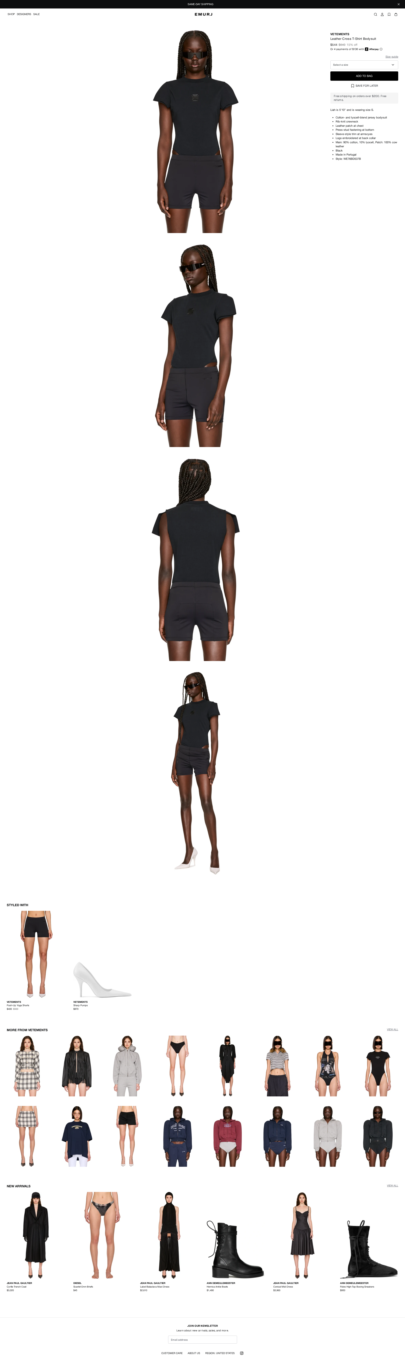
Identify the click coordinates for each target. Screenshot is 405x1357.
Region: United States (220, 1353)
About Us (194, 1353)
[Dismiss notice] (399, 4)
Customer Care (172, 1353)
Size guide (391, 56)
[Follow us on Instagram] (242, 1353)
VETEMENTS (339, 34)
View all (392, 1029)
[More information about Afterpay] (381, 49)
